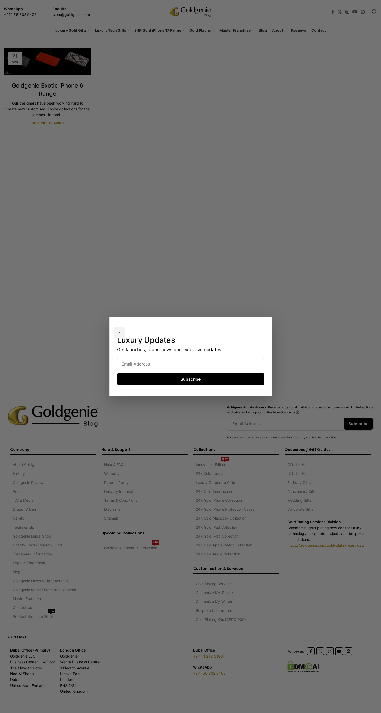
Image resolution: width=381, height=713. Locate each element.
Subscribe (190, 379)
